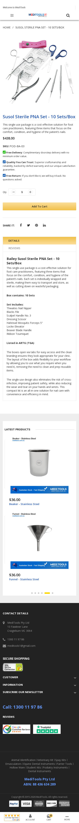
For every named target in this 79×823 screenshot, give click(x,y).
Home (6, 27)
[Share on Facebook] (21, 225)
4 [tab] (42, 593)
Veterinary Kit (45, 760)
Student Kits (34, 767)
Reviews (14, 248)
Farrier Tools (64, 764)
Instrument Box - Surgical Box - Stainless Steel (39, 579)
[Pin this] (36, 225)
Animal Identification (23, 760)
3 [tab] (38, 593)
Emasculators (13, 764)
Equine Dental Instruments (39, 764)
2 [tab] (35, 593)
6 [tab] (50, 593)
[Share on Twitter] (29, 225)
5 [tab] (45, 593)
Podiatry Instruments (55, 767)
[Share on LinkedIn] (44, 225)
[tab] (39, 240)
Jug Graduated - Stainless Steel (29, 504)
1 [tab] (32, 593)
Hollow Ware (17, 767)
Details (13, 240)
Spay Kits (60, 760)
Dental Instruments (39, 771)
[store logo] (38, 15)
